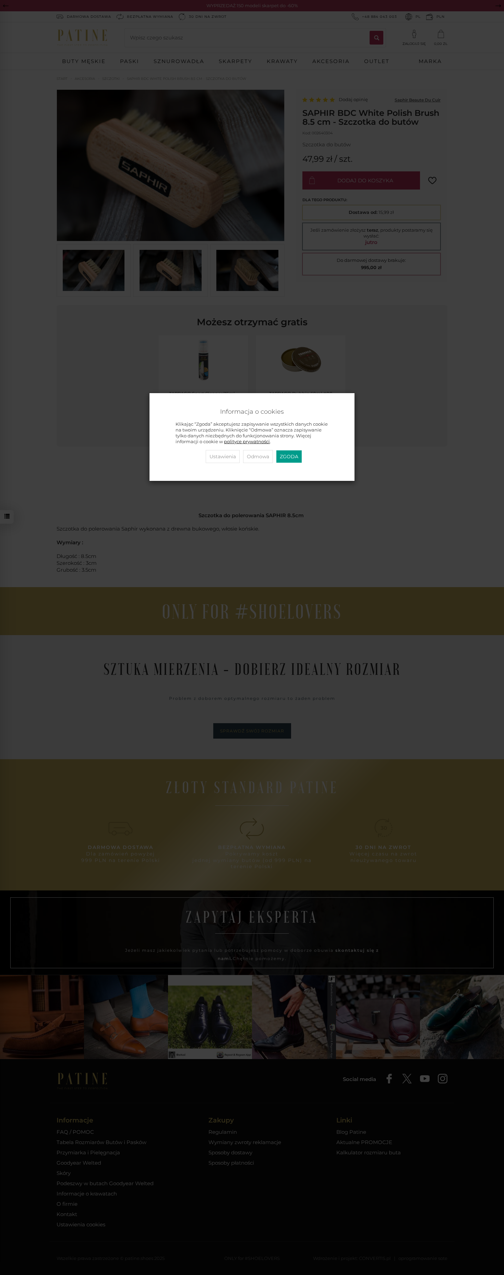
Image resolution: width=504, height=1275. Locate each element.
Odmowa (258, 456)
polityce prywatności (247, 441)
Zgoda (289, 456)
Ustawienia (222, 456)
